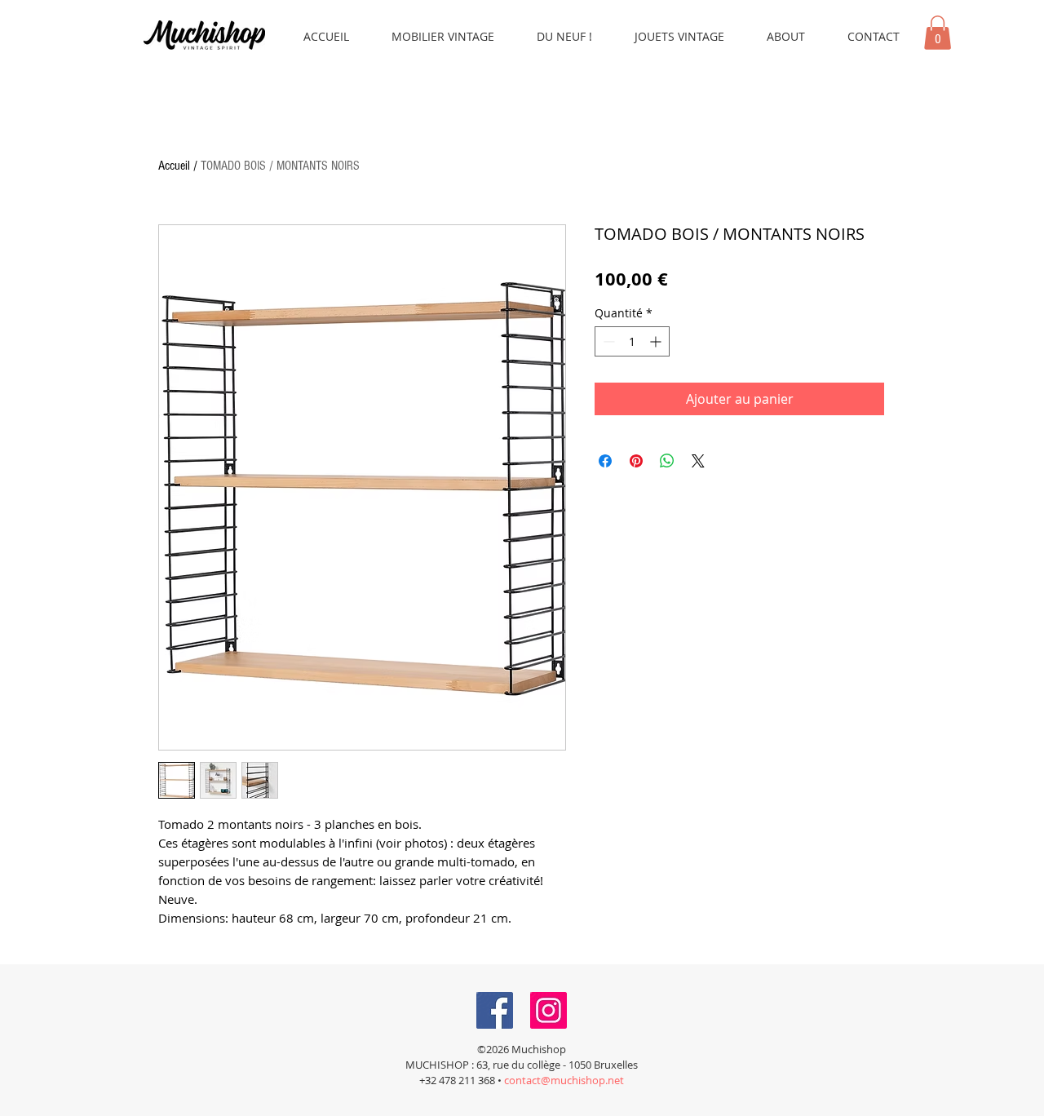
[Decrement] (607, 341)
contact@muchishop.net (564, 1080)
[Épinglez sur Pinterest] (636, 461)
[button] (937, 33)
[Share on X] (698, 461)
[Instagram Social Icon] (548, 1010)
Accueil (174, 165)
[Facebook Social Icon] (494, 1010)
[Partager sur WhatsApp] (667, 461)
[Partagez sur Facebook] (605, 461)
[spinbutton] (632, 341)
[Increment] (657, 341)
